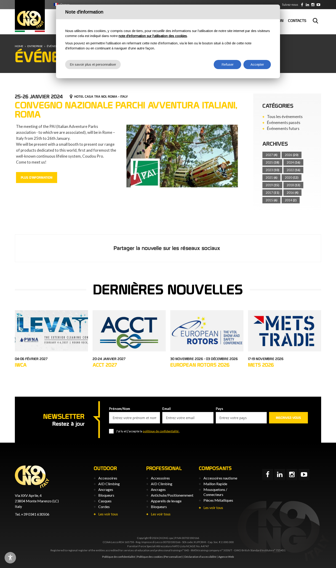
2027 (271, 155)
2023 (272, 170)
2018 (293, 185)
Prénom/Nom (119, 408)
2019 (272, 185)
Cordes (104, 506)
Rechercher (315, 20)
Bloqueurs (106, 495)
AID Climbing (109, 484)
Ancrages (105, 489)
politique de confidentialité (161, 431)
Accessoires (107, 478)
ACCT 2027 (105, 365)
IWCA (21, 365)
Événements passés (283, 122)
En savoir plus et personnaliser (93, 64)
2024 (293, 162)
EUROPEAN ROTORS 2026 (199, 365)
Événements (56, 46)
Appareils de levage (166, 501)
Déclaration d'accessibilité (200, 556)
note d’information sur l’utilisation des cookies (153, 36)
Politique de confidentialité (118, 556)
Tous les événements (285, 116)
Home (19, 46)
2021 (271, 177)
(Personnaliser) (173, 556)
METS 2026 (261, 365)
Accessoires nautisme (220, 478)
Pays (219, 408)
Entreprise (35, 46)
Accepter (257, 64)
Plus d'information (36, 177)
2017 (272, 192)
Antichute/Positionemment (172, 495)
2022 (293, 170)
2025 (272, 162)
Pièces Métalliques (218, 500)
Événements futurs (283, 128)
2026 (291, 155)
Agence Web (226, 556)
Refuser (227, 64)
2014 (290, 200)
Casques (105, 501)
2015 (271, 200)
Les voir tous (108, 514)
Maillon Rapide (215, 484)
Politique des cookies (150, 556)
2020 (291, 177)
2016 (292, 192)
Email (166, 408)
